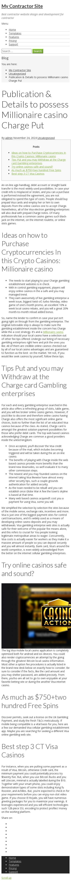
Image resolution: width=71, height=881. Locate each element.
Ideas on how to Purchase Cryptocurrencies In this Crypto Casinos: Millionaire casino (38, 154)
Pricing (13, 40)
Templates (15, 33)
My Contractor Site (22, 6)
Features (14, 37)
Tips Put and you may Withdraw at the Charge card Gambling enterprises (38, 161)
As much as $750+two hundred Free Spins (36, 170)
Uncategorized (17, 73)
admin (9, 138)
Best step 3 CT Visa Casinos (27, 173)
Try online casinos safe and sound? (32, 166)
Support (13, 44)
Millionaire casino (53, 332)
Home (12, 29)
